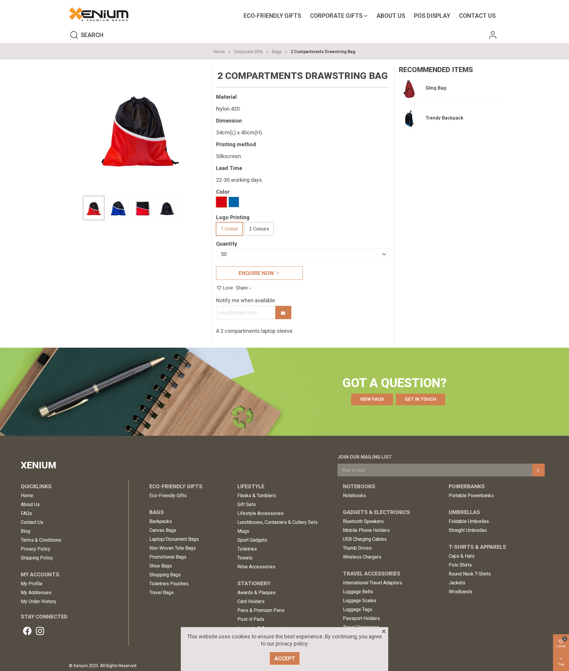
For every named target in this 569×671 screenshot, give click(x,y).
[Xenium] (98, 14)
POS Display (432, 15)
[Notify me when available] (283, 312)
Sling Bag (436, 88)
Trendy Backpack (444, 118)
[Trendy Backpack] (409, 119)
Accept (284, 658)
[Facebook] (27, 631)
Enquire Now (256, 273)
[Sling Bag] (409, 89)
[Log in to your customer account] (493, 34)
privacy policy (291, 643)
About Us (390, 15)
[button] (372, 399)
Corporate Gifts (336, 15)
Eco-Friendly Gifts (272, 15)
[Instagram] (40, 631)
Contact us (477, 15)
